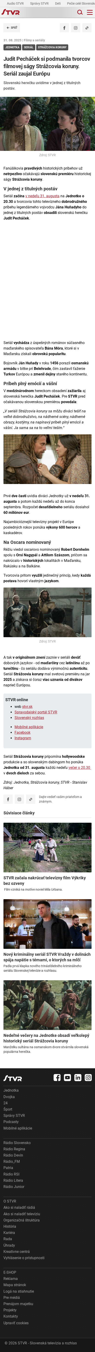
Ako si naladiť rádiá (19, 1207)
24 (5, 1103)
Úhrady (9, 1245)
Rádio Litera (13, 1180)
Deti (58, 3)
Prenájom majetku (18, 1304)
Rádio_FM (11, 1161)
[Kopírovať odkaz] (87, 27)
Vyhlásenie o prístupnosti (24, 1258)
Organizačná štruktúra (21, 1220)
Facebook (22, 732)
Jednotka (11, 1090)
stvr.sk (27, 706)
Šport (7, 1109)
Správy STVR (39, 3)
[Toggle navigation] (90, 12)
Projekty (10, 1310)
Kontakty (10, 1316)
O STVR (9, 1201)
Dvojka (9, 1097)
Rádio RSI (11, 1174)
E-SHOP (9, 1272)
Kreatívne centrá (16, 1251)
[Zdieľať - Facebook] (64, 27)
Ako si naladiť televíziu (21, 1214)
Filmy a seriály (34, 40)
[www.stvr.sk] (12, 1078)
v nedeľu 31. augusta (42, 196)
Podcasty (11, 1122)
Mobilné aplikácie (29, 727)
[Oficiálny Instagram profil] (75, 27)
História (9, 1226)
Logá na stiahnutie (18, 1291)
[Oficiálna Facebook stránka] (57, 1077)
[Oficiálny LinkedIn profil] (78, 1077)
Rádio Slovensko (17, 1143)
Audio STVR (15, 3)
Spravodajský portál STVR (36, 712)
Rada (7, 1239)
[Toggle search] (79, 12)
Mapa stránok (14, 1285)
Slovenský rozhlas (29, 718)
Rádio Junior (13, 1187)
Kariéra (9, 1232)
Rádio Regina (14, 1149)
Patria (8, 1168)
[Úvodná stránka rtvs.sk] (10, 12)
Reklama (10, 1278)
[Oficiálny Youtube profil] (67, 1077)
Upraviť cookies (16, 1323)
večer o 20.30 (79, 767)
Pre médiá (11, 1297)
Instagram (23, 738)
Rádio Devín (13, 1155)
